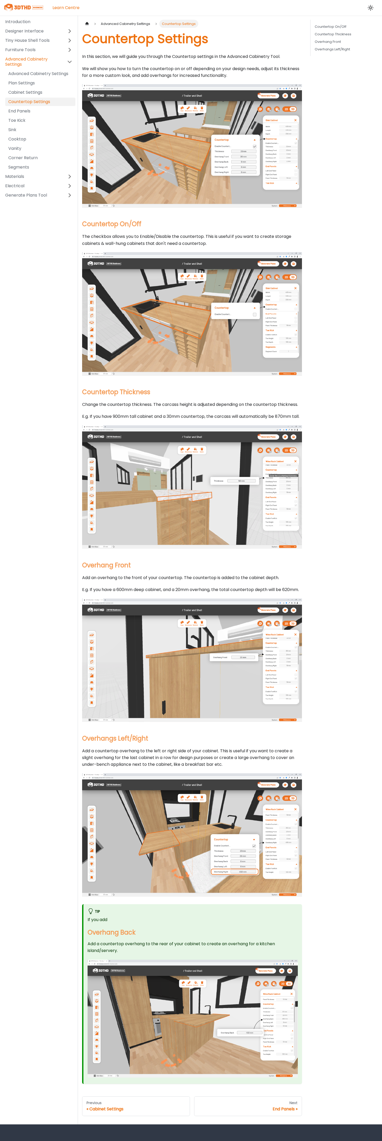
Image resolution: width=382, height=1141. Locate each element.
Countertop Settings (29, 102)
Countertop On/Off (330, 26)
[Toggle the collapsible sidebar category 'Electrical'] (69, 186)
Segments (18, 167)
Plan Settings (21, 83)
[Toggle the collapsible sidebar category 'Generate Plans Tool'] (69, 195)
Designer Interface (24, 31)
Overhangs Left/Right (332, 49)
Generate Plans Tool (26, 195)
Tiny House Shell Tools (27, 40)
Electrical (14, 186)
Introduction (17, 22)
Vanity (14, 148)
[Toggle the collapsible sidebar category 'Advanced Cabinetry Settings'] (69, 62)
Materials (14, 176)
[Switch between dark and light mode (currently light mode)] (370, 8)
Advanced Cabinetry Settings (26, 61)
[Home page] (87, 24)
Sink (12, 130)
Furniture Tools (20, 50)
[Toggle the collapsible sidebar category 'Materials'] (69, 176)
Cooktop (17, 139)
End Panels (19, 111)
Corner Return (23, 158)
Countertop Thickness (333, 34)
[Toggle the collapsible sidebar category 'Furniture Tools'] (69, 50)
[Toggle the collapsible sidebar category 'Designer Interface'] (69, 31)
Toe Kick (16, 120)
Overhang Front (328, 41)
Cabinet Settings (25, 92)
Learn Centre (66, 8)
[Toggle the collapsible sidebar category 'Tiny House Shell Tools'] (69, 40)
